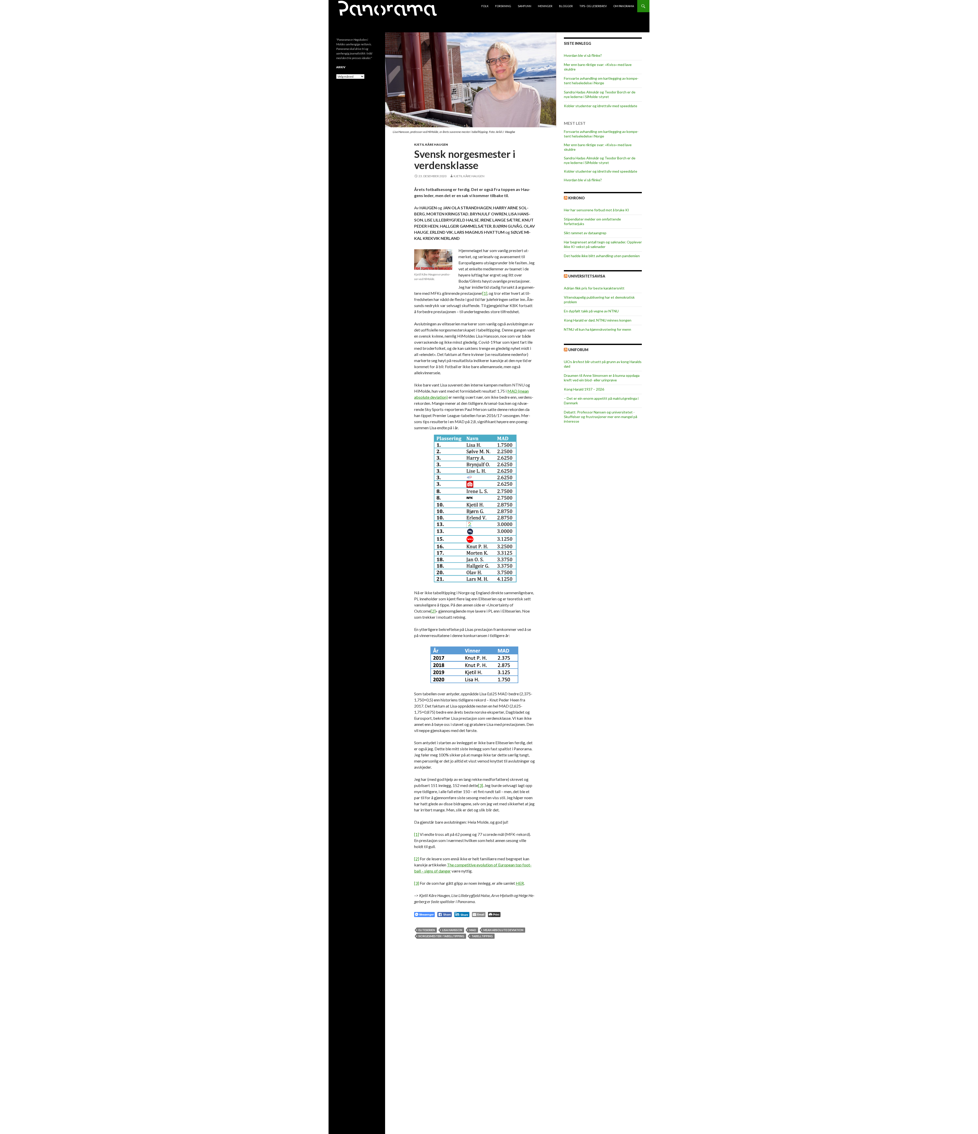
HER (520, 883)
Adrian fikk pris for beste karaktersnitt (594, 288)
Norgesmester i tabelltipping (441, 936)
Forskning (503, 6)
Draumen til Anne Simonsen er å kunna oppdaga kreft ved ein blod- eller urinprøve (602, 377)
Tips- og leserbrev (593, 6)
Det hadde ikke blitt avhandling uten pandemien (602, 256)
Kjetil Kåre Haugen (431, 144)
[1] (484, 293)
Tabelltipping (482, 936)
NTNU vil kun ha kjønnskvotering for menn (597, 329)
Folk (484, 6)
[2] (433, 611)
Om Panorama (623, 6)
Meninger (545, 6)
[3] (480, 785)
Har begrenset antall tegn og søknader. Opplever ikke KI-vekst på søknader (603, 244)
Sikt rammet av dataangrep (585, 233)
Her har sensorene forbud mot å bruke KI (596, 210)
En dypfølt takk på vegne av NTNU (591, 311)
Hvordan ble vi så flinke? (583, 55)
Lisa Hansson (452, 930)
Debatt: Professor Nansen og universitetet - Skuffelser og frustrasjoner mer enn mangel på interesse (600, 416)
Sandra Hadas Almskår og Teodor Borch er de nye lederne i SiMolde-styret (599, 94)
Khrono (576, 198)
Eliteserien (426, 930)
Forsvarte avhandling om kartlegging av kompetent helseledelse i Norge (601, 80)
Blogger (566, 6)
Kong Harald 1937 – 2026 (584, 389)
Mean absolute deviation (503, 930)
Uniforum (578, 350)
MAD (472, 930)
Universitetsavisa (586, 276)
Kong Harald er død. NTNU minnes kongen (597, 320)
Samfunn (524, 6)
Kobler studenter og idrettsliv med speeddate (600, 106)
